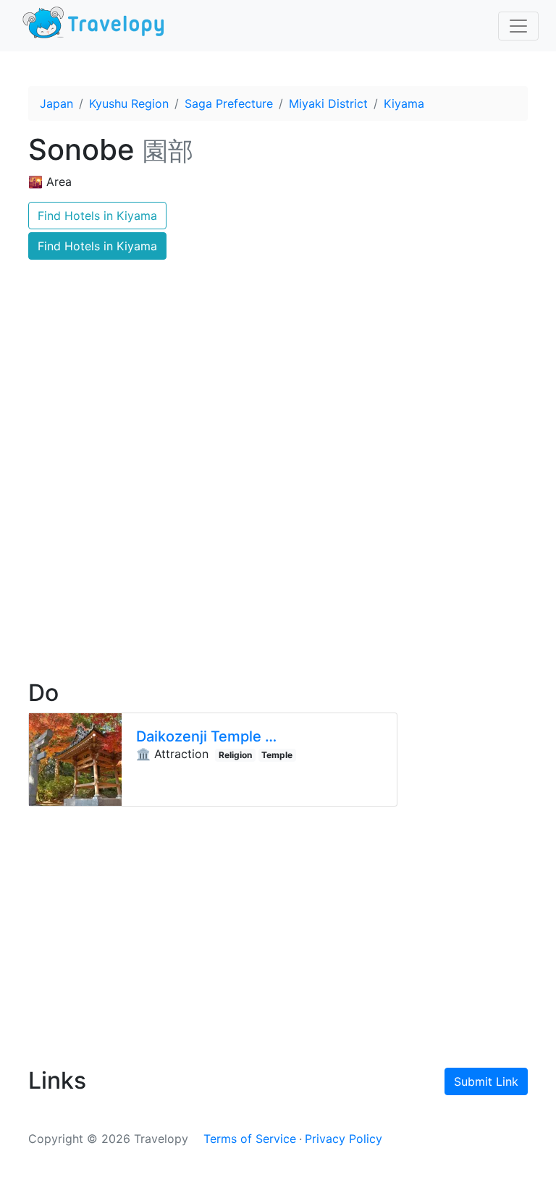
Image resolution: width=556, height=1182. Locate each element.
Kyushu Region (129, 103)
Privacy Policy (343, 1138)
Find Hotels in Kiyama (97, 215)
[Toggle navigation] (518, 26)
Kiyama (404, 103)
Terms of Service (249, 1138)
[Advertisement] (278, 543)
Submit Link (486, 1081)
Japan (56, 103)
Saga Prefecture (229, 103)
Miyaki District (328, 103)
